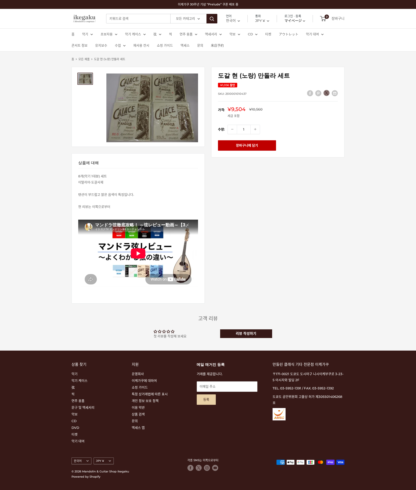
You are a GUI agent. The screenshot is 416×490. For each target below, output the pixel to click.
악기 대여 (312, 34)
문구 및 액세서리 (83, 407)
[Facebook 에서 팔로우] (190, 468)
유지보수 (101, 45)
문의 (200, 45)
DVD (75, 428)
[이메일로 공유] (335, 93)
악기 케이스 (133, 34)
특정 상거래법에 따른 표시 (150, 394)
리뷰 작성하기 (246, 334)
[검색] (211, 18)
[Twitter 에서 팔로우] (199, 468)
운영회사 (138, 374)
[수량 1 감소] (232, 129)
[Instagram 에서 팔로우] (207, 468)
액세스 (185, 45)
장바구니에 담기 (247, 145)
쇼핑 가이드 (165, 45)
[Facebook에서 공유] (310, 93)
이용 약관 (138, 407)
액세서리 (211, 34)
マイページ (293, 21)
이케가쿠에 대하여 (144, 381)
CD (250, 34)
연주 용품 (186, 34)
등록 (206, 399)
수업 (118, 45)
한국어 (78, 460)
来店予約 (217, 45)
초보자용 (107, 34)
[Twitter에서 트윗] (326, 93)
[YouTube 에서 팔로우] (215, 468)
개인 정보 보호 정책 (145, 401)
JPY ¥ (100, 460)
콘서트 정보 (80, 45)
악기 (85, 34)
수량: (221, 129)
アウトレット (288, 34)
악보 (232, 34)
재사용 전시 (141, 45)
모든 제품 (84, 59)
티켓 (268, 34)
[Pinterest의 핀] (318, 93)
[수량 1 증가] (255, 129)
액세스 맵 (138, 428)
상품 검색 (138, 414)
